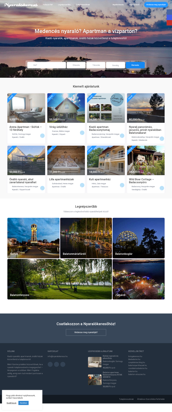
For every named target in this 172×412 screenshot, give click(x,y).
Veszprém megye (112, 134)
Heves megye (68, 184)
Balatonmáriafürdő (74, 253)
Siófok (14, 134)
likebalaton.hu (134, 359)
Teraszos (104, 187)
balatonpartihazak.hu (137, 365)
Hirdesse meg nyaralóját (156, 5)
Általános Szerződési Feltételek (151, 399)
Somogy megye (24, 134)
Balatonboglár (123, 253)
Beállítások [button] (11, 403)
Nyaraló (15, 137)
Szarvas (55, 131)
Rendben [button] (23, 403)
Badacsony (136, 186)
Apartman (95, 137)
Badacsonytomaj (98, 134)
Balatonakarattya (138, 137)
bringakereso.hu (135, 356)
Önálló (21, 137)
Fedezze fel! (48, 5)
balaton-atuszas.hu (136, 374)
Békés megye (64, 131)
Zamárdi (120, 295)
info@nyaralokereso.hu (58, 356)
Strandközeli (106, 137)
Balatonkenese (18, 186)
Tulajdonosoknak (83, 5)
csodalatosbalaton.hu (137, 368)
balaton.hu (132, 371)
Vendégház (136, 190)
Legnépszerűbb (64, 5)
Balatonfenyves (19, 295)
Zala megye (101, 184)
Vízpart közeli (24, 190)
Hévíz (94, 184)
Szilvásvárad (57, 184)
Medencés (143, 140)
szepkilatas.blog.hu (136, 362)
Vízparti (62, 134)
